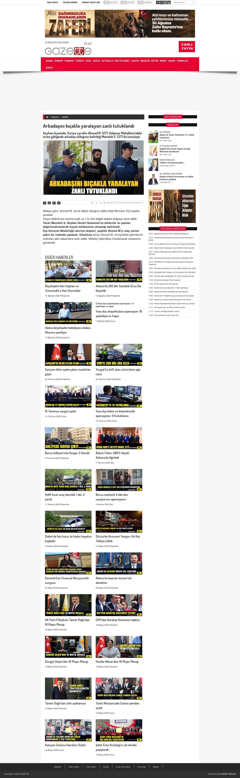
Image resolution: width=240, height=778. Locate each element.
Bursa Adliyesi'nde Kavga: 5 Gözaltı (67, 453)
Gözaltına (85, 235)
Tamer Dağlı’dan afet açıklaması (65, 703)
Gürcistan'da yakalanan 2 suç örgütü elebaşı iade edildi (172, 268)
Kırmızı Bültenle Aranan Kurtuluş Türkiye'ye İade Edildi (171, 244)
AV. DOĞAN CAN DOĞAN (171, 159)
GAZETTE (24, 773)
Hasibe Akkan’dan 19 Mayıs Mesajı (117, 661)
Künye (106, 766)
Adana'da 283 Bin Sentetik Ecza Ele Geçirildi (168, 291)
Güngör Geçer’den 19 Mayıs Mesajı (66, 661)
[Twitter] (49, 203)
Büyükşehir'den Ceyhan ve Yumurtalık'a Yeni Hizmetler (171, 272)
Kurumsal (142, 766)
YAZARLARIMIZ (70, 2)
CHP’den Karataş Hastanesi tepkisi (118, 620)
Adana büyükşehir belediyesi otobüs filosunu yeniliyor (171, 303)
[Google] (54, 203)
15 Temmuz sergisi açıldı (60, 411)
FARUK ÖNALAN (167, 145)
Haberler (55, 117)
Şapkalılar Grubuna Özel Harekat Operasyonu (168, 233)
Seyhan (72, 223)
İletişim (156, 766)
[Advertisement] (120, 90)
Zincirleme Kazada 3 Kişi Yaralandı (164, 280)
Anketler (57, 766)
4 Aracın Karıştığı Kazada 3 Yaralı (163, 311)
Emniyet (53, 231)
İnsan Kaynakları (123, 766)
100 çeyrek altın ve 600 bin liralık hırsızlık (166, 307)
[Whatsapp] (58, 203)
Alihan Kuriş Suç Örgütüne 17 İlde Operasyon (168, 287)
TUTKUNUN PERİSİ (168, 131)
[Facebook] (44, 203)
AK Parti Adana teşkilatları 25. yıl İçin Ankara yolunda (171, 276)
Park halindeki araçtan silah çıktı (163, 315)
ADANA (65, 117)
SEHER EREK (166, 173)
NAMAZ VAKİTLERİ (91, 2)
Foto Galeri (91, 766)
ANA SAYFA (52, 2)
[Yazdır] (93, 203)
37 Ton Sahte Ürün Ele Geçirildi (163, 284)
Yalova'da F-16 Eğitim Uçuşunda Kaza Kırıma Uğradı (171, 295)
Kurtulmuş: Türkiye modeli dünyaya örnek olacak (169, 299)
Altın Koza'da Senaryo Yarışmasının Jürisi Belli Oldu (170, 258)
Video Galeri (73, 766)
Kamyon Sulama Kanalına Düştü (65, 745)
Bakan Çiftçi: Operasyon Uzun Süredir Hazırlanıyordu (171, 248)
